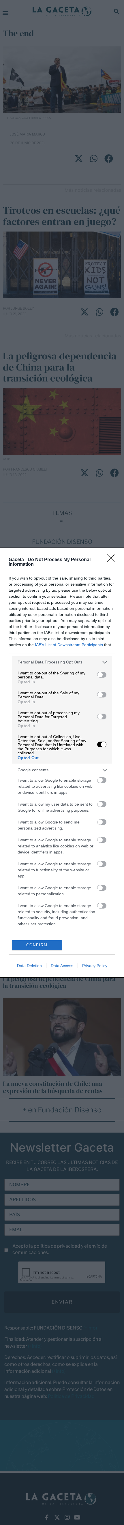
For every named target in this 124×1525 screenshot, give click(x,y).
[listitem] (62, 662)
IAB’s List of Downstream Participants (69, 644)
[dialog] (62, 763)
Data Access (62, 965)
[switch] (101, 675)
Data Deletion (29, 965)
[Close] (112, 559)
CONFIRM (37, 945)
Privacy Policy (94, 965)
